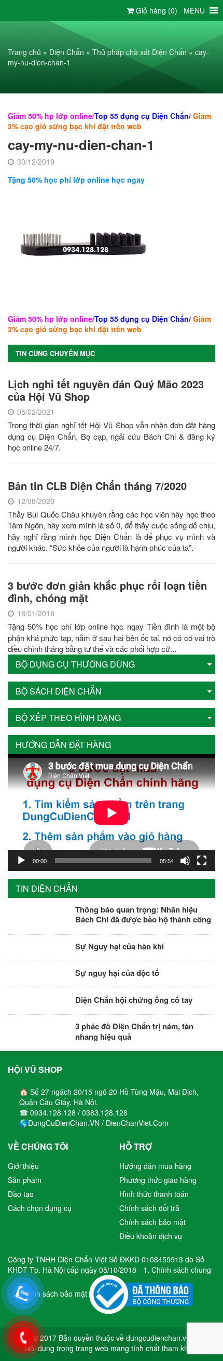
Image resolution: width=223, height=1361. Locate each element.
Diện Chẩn (66, 52)
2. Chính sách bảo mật (49, 1293)
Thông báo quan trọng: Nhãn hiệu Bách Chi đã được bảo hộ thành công (143, 915)
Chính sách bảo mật (152, 1222)
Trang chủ (24, 52)
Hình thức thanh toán (154, 1194)
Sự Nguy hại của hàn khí (119, 946)
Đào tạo (21, 1194)
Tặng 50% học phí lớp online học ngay (76, 179)
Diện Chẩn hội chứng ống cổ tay (133, 999)
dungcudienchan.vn (158, 1337)
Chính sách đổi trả (149, 1208)
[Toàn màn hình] (202, 860)
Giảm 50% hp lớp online (50, 116)
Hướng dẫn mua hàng (155, 1166)
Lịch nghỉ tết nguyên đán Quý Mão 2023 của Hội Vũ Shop (106, 390)
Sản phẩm (24, 1180)
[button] (194, 10)
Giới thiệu (23, 1166)
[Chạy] (21, 860)
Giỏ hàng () (155, 10)
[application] (111, 812)
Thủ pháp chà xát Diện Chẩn (139, 52)
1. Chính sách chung (177, 1269)
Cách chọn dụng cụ (40, 1208)
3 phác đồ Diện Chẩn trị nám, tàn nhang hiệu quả (134, 1031)
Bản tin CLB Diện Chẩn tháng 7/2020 (97, 485)
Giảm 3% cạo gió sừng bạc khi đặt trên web (109, 121)
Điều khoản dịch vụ (150, 1236)
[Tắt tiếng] (185, 860)
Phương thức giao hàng (158, 1180)
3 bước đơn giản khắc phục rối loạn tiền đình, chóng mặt (107, 591)
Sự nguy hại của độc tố (117, 972)
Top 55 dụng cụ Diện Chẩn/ (142, 116)
